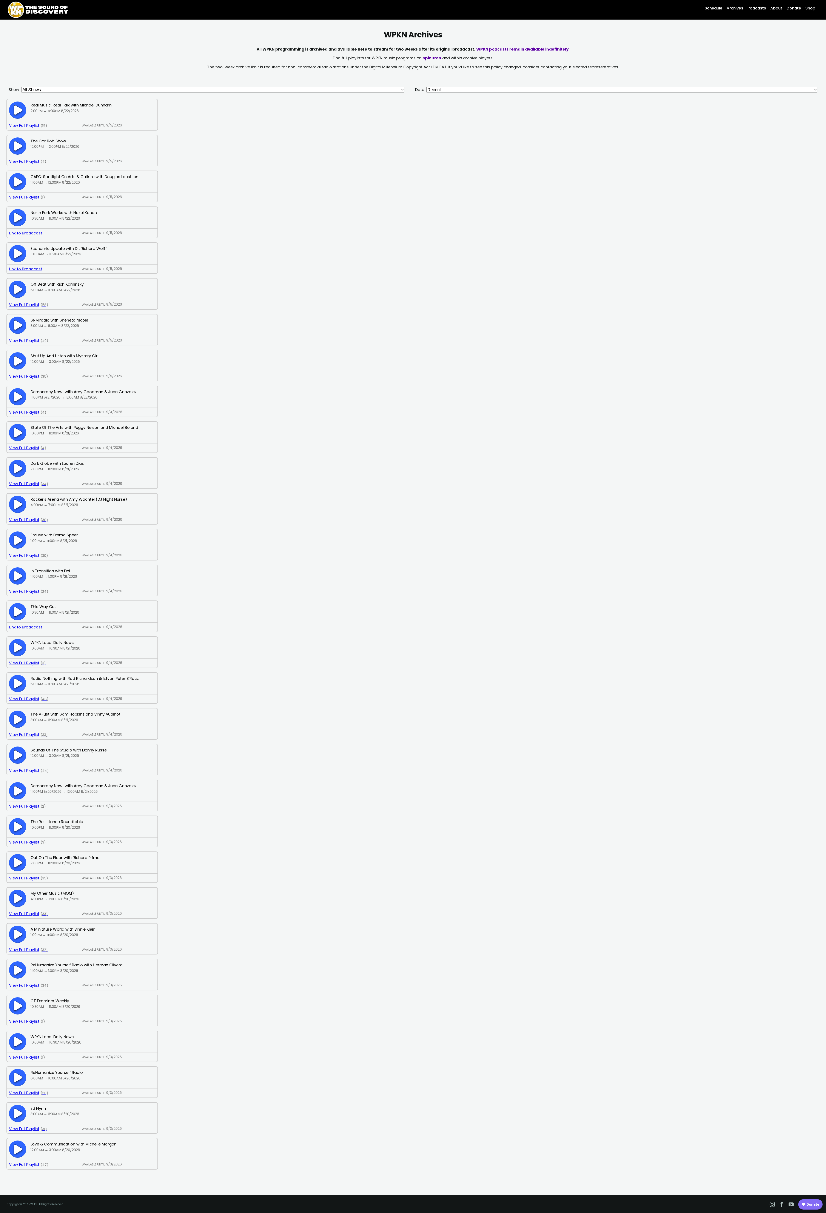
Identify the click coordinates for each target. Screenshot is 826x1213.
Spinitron (432, 58)
